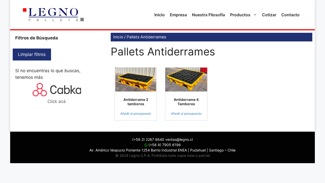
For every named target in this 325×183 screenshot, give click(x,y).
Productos (240, 14)
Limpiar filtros (32, 54)
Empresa (178, 14)
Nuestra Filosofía (208, 14)
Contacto (290, 14)
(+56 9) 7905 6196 (164, 145)
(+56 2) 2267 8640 (148, 139)
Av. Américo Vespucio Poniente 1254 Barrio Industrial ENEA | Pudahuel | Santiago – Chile (162, 150)
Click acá (56, 101)
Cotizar (269, 14)
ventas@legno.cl (179, 139)
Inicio (159, 14)
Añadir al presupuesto (135, 113)
